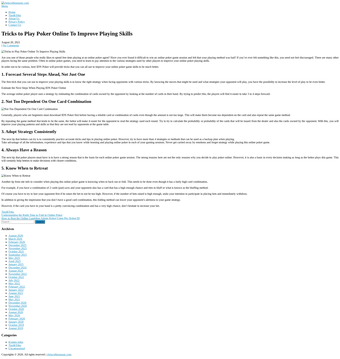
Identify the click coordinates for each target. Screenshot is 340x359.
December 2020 (17, 302)
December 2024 (17, 267)
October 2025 (16, 251)
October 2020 (16, 309)
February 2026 (16, 242)
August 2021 (15, 293)
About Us (13, 18)
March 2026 (15, 238)
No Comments (11, 45)
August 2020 (15, 312)
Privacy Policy (16, 21)
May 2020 (14, 315)
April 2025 (14, 261)
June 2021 (14, 296)
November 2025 (17, 248)
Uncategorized (16, 348)
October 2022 (16, 277)
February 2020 (16, 318)
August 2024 (15, 270)
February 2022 (16, 286)
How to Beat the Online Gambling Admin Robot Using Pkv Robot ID (40, 218)
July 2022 (13, 280)
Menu (4, 6)
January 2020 (16, 321)
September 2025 (17, 254)
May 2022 (14, 283)
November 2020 (17, 305)
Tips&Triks (14, 15)
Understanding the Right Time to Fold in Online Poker (31, 215)
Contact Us (14, 24)
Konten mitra (15, 342)
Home (11, 12)
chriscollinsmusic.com (59, 354)
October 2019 (16, 325)
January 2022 (16, 289)
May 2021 (14, 299)
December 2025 (17, 245)
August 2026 (15, 235)
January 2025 (16, 264)
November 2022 (17, 273)
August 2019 (15, 328)
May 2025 (14, 257)
